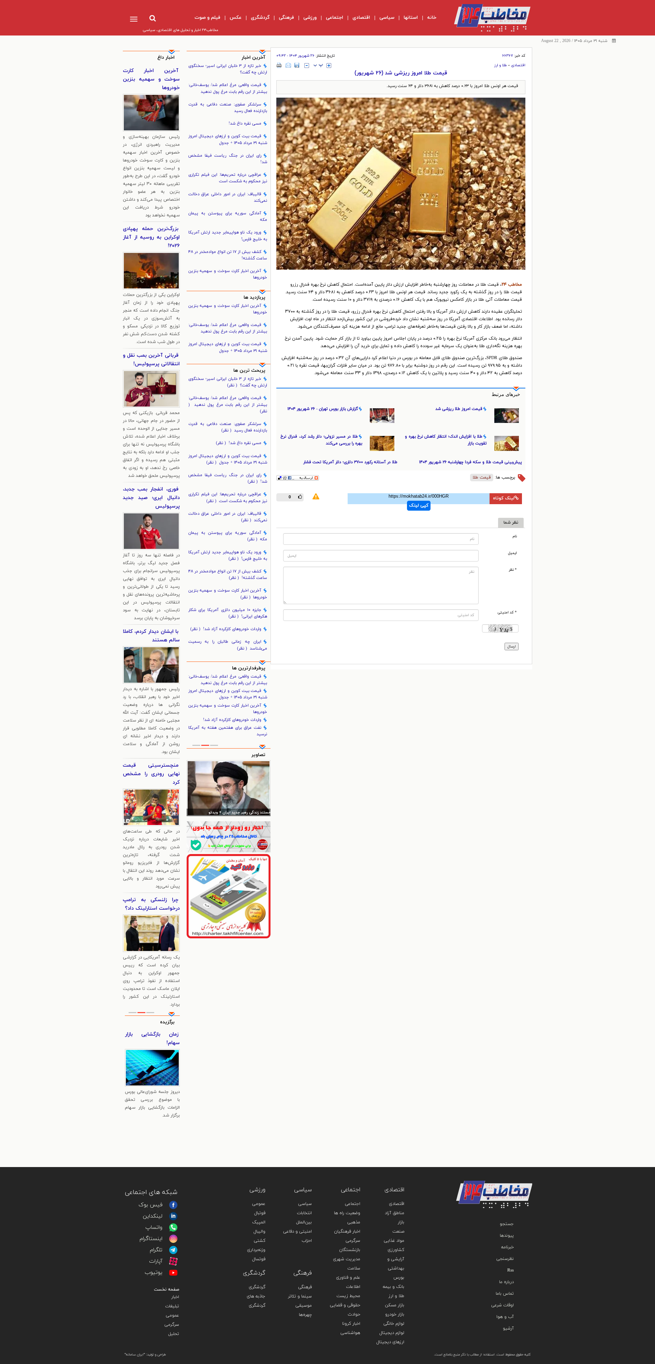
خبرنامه (507, 1247)
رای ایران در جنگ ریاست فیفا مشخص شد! (227, 159)
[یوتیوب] (173, 1272)
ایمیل (512, 553)
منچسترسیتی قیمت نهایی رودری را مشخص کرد (151, 774)
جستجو (507, 1224)
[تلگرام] (173, 1250)
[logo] (486, 17)
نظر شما (511, 523)
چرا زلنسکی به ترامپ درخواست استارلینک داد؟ (151, 904)
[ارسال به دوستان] (288, 65)
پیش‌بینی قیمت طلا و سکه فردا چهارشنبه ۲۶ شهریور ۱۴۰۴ (470, 462)
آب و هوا (505, 1317)
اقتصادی (518, 65)
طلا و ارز (500, 65)
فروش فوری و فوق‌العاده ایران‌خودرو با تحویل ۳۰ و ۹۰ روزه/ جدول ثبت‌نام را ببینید (152, 1047)
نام (514, 536)
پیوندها (507, 1236)
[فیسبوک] (173, 1205)
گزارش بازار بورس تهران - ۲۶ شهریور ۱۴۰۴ (323, 409)
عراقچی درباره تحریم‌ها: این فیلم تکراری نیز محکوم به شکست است (227, 178)
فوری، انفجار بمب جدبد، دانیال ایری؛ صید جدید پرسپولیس (151, 498)
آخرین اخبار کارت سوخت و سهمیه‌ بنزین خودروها (227, 274)
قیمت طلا (481, 477)
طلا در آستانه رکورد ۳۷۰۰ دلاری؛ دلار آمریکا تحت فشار (350, 462)
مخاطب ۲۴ (511, 285)
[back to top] (511, 1170)
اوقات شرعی (502, 1305)
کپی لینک (418, 505)
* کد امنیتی (507, 612)
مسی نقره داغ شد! (245, 123)
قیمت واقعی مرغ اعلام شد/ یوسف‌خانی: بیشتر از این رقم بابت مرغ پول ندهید (227, 88)
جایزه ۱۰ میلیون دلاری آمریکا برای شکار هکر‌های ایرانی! (227, 613)
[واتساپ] (173, 1227)
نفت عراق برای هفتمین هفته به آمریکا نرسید (227, 731)
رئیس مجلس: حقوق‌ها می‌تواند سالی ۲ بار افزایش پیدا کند (229, 813)
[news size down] (306, 65)
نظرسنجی (505, 1259)
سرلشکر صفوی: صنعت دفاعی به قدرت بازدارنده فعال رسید (227, 108)
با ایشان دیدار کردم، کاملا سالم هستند (151, 636)
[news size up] (328, 65)
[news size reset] (318, 65)
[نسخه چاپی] (279, 65)
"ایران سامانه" (135, 1354)
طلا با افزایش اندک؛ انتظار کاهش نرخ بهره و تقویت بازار (446, 440)
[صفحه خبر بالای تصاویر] (229, 896)
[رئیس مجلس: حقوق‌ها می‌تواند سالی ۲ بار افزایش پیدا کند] (229, 788)
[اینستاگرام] (173, 1239)
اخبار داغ (166, 57)
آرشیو (508, 1328)
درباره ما (506, 1282)
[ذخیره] (296, 65)
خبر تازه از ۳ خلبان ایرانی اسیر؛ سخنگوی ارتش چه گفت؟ (227, 69)
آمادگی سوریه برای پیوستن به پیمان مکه (227, 217)
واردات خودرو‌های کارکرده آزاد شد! (225, 629)
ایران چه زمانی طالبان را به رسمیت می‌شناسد (227, 645)
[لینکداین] (173, 1216)
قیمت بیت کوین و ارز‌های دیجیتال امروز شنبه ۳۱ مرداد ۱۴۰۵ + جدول (227, 139)
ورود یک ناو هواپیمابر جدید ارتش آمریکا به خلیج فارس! (227, 236)
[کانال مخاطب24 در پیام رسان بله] (229, 836)
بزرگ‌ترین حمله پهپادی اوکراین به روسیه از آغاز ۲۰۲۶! (151, 237)
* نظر (513, 569)
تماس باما (505, 1294)
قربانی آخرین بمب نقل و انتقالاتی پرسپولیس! (151, 360)
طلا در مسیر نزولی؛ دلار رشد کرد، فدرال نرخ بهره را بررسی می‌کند (321, 440)
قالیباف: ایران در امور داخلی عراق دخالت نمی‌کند (227, 197)
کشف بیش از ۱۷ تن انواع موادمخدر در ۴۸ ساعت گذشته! (227, 255)
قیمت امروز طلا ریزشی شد (458, 409)
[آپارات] (173, 1261)
